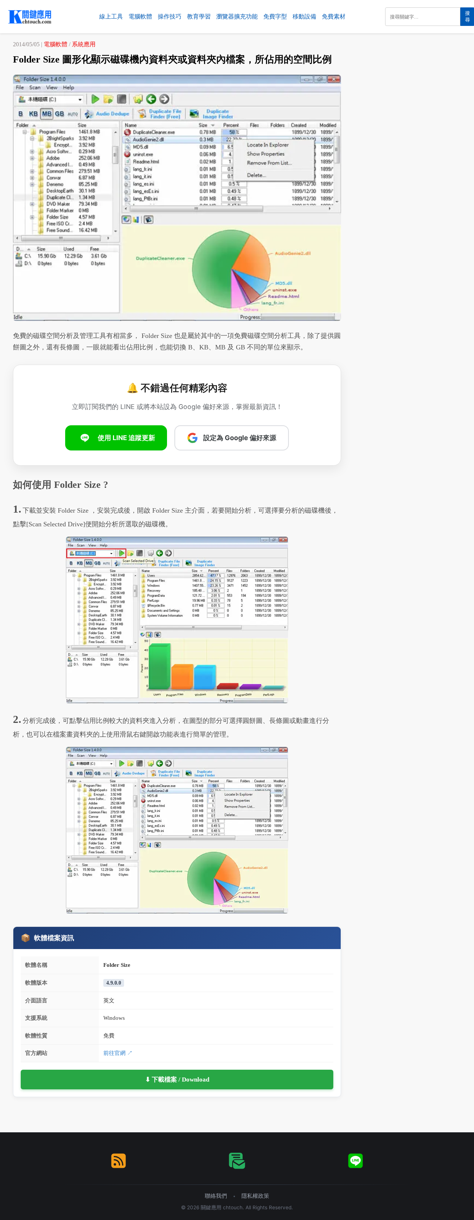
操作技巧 (169, 16)
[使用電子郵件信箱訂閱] (237, 1160)
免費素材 (334, 16)
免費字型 (275, 16)
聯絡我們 (216, 1195)
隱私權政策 (255, 1195)
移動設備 (304, 16)
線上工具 (111, 16)
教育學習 (199, 16)
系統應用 (84, 44)
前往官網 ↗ (118, 1053)
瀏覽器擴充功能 (237, 16)
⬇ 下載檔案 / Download (177, 1079)
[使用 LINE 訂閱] (355, 1160)
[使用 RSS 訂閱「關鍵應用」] (118, 1160)
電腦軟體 (140, 16)
